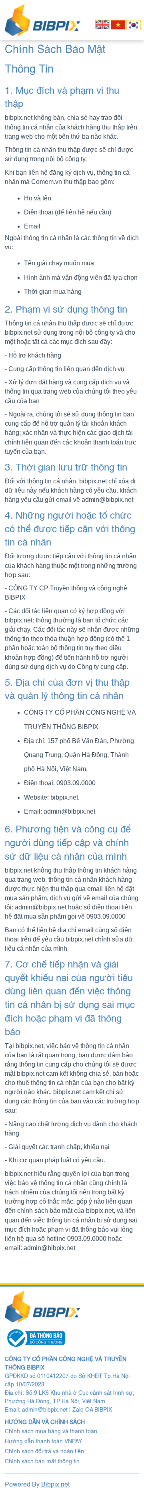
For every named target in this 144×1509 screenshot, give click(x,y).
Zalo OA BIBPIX (92, 1410)
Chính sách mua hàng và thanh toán (51, 1431)
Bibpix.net (55, 1485)
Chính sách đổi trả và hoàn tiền (44, 1451)
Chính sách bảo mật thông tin (42, 1462)
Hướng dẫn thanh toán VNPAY (43, 1441)
